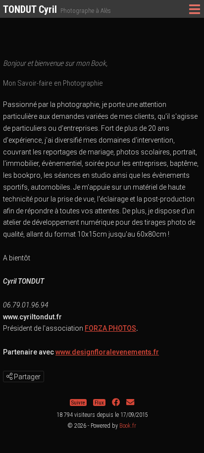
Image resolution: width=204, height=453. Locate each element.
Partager (26, 377)
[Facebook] (116, 402)
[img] (9, 376)
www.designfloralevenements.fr (107, 352)
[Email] (130, 402)
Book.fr (127, 425)
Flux (99, 403)
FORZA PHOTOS (110, 328)
